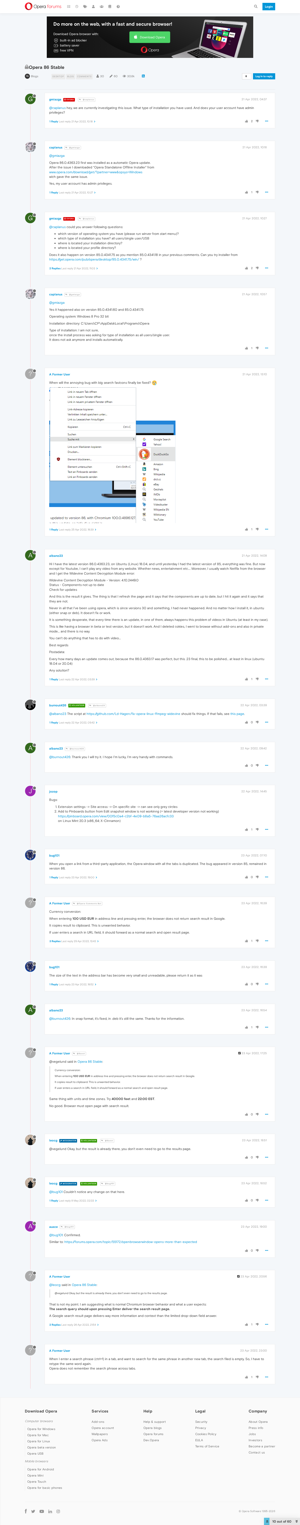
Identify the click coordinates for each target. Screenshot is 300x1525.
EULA (199, 1440)
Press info (256, 1428)
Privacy (200, 1428)
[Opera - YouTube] (41, 1511)
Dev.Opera (151, 1440)
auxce (53, 1227)
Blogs (34, 76)
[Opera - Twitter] (33, 1511)
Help (147, 1411)
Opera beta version (41, 1447)
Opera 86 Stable (90, 1061)
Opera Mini (35, 1475)
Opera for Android (40, 1469)
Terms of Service (207, 1446)
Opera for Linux (38, 1441)
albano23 (56, 555)
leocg (53, 1140)
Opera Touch (36, 1481)
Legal (200, 1411)
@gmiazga (74, 148)
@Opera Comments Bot (88, 904)
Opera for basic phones (44, 1487)
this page (237, 714)
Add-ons (98, 1421)
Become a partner (262, 1446)
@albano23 (98, 706)
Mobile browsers (36, 1461)
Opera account (103, 1428)
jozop (53, 791)
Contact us (257, 1452)
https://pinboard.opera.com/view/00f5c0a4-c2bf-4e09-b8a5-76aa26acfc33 (116, 816)
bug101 (54, 855)
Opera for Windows (41, 1429)
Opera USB (35, 1453)
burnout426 (57, 705)
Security (201, 1421)
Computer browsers (39, 1421)
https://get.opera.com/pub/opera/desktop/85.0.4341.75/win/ (94, 259)
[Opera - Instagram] (58, 1511)
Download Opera (152, 37)
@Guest (80, 1054)
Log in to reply (264, 76)
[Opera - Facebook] (26, 1511)
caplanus (55, 147)
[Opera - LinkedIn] (50, 1511)
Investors (255, 1440)
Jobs (252, 1434)
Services (100, 1411)
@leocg (55, 1285)
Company (258, 1411)
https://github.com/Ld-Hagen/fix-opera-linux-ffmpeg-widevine (133, 714)
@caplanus (88, 100)
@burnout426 (76, 749)
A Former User (59, 374)
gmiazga (55, 99)
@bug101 (109, 1184)
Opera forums (153, 1434)
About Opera (258, 1421)
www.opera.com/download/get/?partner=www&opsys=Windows (95, 172)
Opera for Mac (38, 1435)
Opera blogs (152, 1428)
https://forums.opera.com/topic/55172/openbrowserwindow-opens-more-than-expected (130, 1242)
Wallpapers (100, 1434)
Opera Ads (100, 1440)
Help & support (154, 1421)
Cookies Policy (205, 1434)
